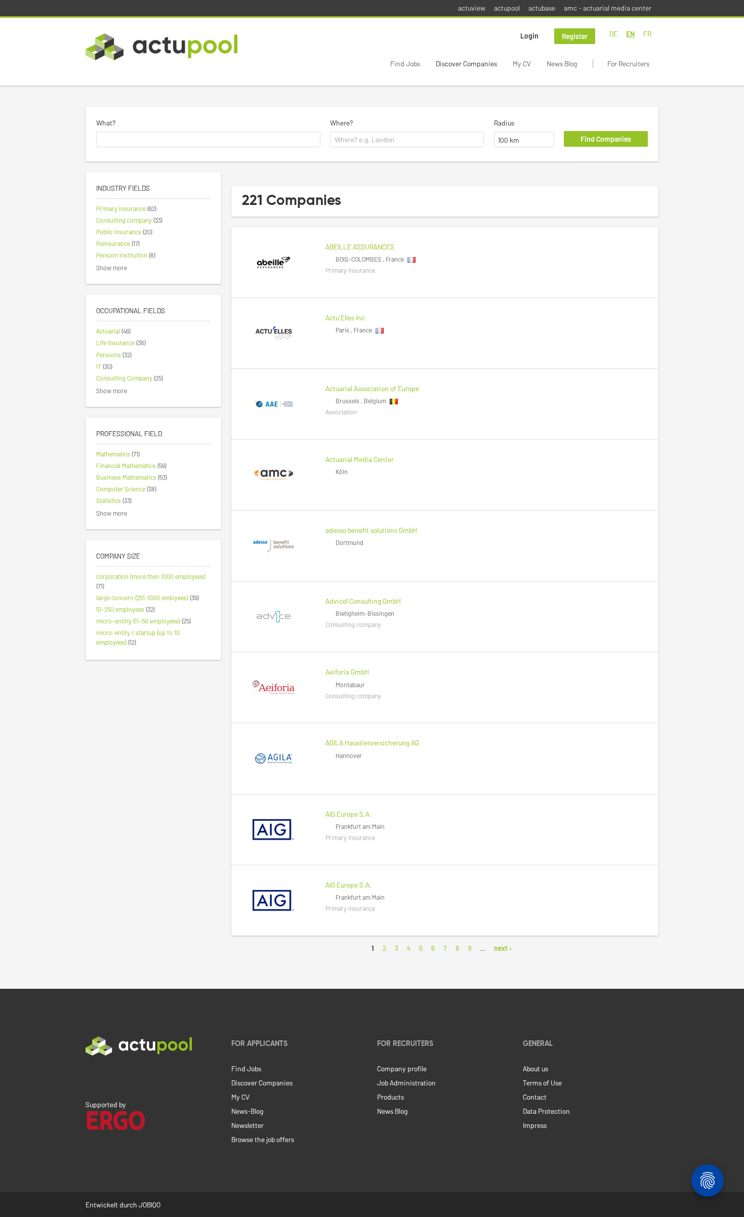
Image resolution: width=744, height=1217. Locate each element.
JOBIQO (149, 1204)
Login (529, 35)
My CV (522, 63)
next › (503, 948)
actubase (541, 8)
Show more (111, 268)
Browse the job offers (262, 1139)
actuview (471, 8)
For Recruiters (628, 63)
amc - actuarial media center (607, 8)
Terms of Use (542, 1082)
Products (390, 1097)
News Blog (562, 63)
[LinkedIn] (91, 1076)
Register (575, 36)
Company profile (402, 1068)
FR (647, 33)
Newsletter (247, 1125)
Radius (504, 122)
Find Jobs (405, 63)
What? (105, 122)
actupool (507, 8)
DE (613, 33)
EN (630, 33)
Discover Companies (466, 63)
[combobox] (208, 140)
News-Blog (247, 1111)
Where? (341, 122)
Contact (535, 1097)
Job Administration (406, 1082)
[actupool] (161, 46)
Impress (535, 1125)
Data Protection (546, 1111)
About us (535, 1068)
